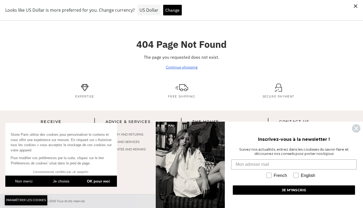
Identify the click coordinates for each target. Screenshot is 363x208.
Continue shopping (181, 67)
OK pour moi (98, 181)
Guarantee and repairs (125, 149)
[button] (26, 200)
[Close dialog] (356, 128)
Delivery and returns (124, 134)
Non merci (23, 181)
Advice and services (122, 142)
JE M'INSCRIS (294, 190)
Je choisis (61, 181)
